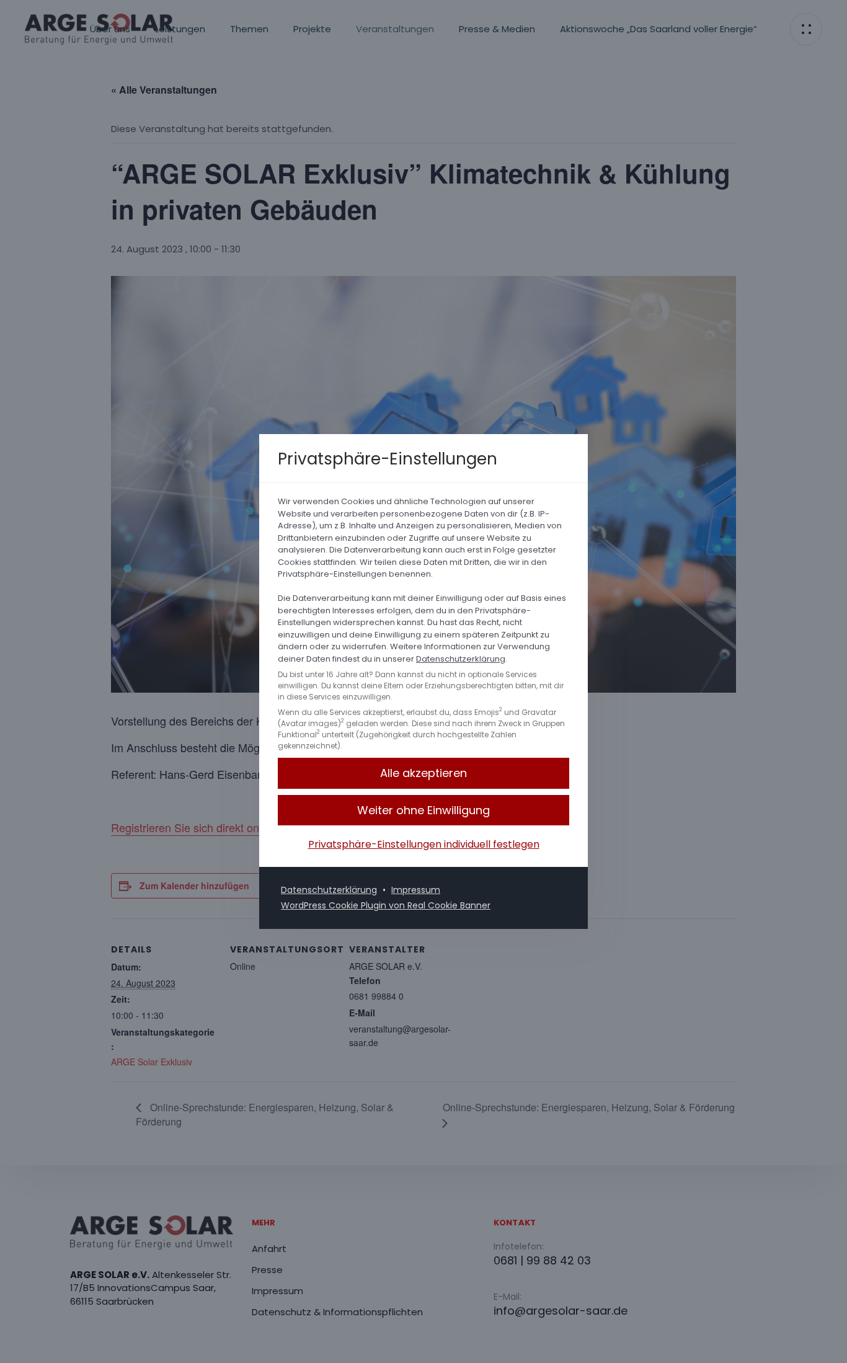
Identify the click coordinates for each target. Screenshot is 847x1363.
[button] (423, 810)
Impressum (415, 890)
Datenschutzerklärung (460, 659)
